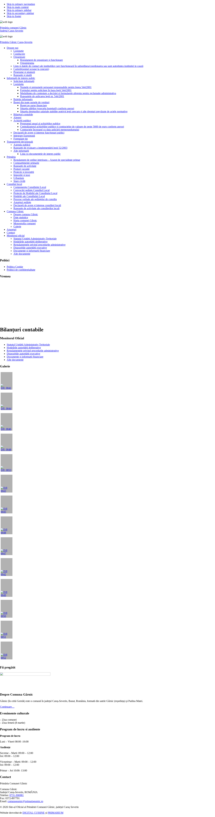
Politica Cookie (15, 266)
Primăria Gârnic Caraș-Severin (16, 42)
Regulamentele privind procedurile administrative (33, 350)
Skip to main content (18, 7)
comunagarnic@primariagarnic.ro (25, 801)
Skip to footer (14, 16)
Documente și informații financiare (25, 356)
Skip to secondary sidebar (20, 13)
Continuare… (7, 706)
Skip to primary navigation (21, 4)
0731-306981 (16, 795)
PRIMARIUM (55, 812)
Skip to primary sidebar (19, 10)
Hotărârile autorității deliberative (24, 347)
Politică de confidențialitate (21, 269)
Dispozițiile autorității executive (23, 353)
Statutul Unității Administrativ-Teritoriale (28, 344)
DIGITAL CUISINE (34, 812)
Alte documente (15, 359)
